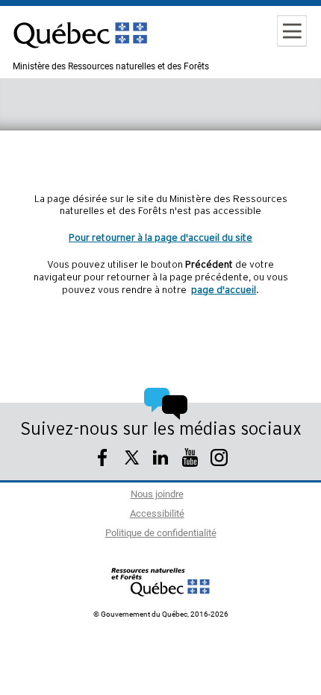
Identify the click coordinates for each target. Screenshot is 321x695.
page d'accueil (223, 290)
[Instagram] (219, 459)
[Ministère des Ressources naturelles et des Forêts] (160, 582)
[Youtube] (190, 459)
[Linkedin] (161, 459)
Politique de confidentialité (160, 533)
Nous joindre (157, 495)
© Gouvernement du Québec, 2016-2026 (160, 614)
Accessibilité (157, 514)
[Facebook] (103, 459)
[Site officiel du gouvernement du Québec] (80, 56)
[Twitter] (132, 459)
